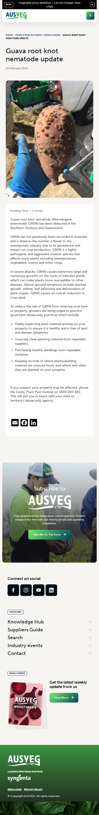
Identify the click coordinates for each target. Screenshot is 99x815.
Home (9, 35)
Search (15, 637)
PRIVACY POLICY (33, 789)
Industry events (25, 645)
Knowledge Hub (26, 622)
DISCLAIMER (15, 789)
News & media (52, 35)
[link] (13, 590)
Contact (17, 653)
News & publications (28, 35)
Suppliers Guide (25, 629)
